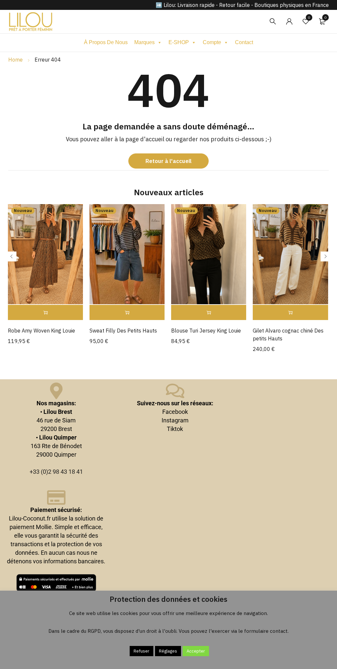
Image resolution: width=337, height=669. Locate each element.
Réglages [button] (168, 651)
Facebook (175, 411)
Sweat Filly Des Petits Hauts (123, 330)
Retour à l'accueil (168, 161)
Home (15, 59)
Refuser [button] (141, 651)
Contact (244, 42)
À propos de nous (106, 42)
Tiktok (175, 428)
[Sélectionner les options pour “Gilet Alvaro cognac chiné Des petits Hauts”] (290, 312)
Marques (144, 42)
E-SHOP (178, 42)
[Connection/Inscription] (289, 21)
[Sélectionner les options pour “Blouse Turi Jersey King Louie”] (208, 312)
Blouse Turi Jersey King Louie (206, 330)
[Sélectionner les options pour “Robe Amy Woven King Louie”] (45, 312)
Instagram (175, 420)
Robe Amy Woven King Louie (41, 330)
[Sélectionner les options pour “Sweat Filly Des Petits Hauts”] (127, 312)
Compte (212, 42)
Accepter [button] (196, 651)
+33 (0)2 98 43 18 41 (56, 471)
